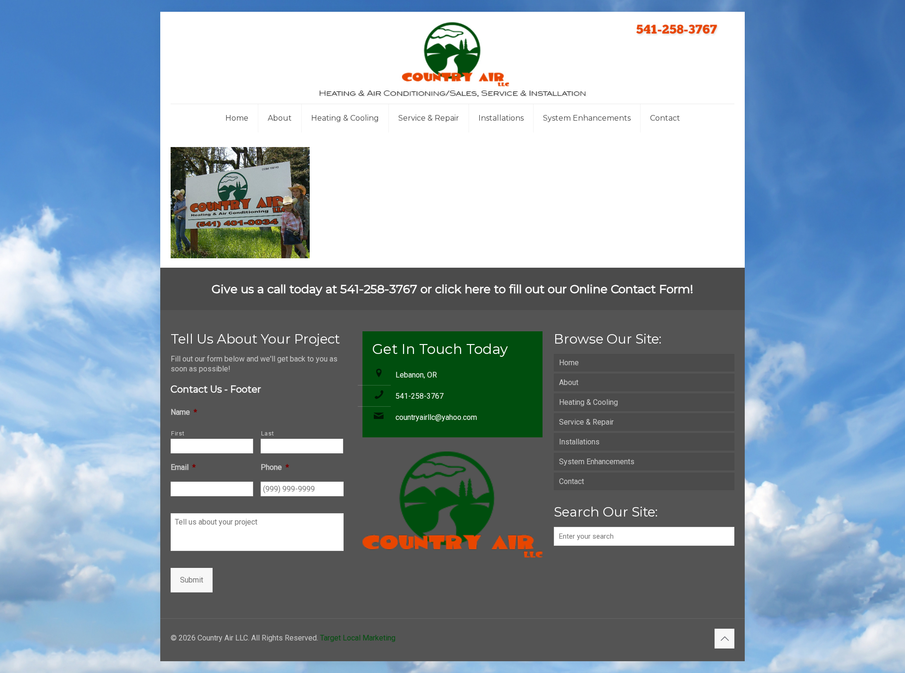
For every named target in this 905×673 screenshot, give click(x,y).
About (568, 382)
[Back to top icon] (724, 638)
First (177, 433)
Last (267, 433)
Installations (579, 441)
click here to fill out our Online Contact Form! (564, 289)
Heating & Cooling (588, 402)
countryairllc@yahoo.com (436, 417)
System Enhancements (596, 461)
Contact (571, 481)
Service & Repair (586, 422)
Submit (191, 579)
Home (569, 362)
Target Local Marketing (357, 637)
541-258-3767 (419, 396)
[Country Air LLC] (452, 58)
